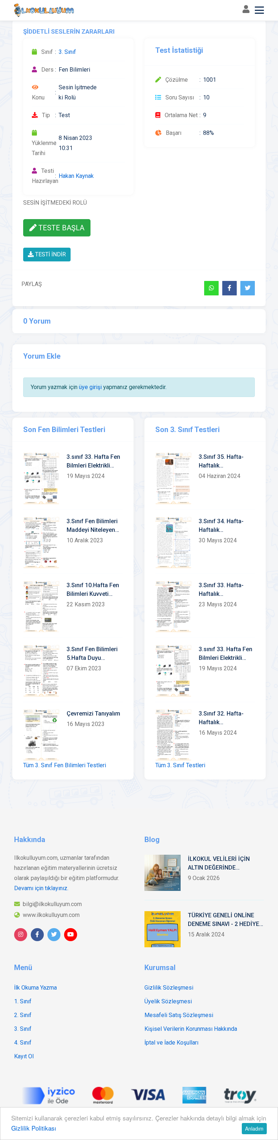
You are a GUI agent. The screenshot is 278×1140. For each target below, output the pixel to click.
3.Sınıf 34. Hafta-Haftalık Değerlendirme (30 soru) (223, 526)
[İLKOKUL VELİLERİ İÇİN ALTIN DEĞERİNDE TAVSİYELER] (162, 873)
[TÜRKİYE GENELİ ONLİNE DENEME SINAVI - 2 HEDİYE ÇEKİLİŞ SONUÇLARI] (162, 929)
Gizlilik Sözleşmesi (168, 987)
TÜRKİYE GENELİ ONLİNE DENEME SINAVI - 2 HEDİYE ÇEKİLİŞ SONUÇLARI (223, 920)
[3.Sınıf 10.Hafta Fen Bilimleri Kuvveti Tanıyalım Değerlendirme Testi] (41, 606)
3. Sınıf (67, 51)
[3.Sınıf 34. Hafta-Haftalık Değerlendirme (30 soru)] (173, 542)
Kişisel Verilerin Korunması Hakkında (190, 1028)
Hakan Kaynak (76, 175)
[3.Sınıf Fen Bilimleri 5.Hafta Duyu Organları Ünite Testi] (41, 670)
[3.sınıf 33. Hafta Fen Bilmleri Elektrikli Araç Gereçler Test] (41, 478)
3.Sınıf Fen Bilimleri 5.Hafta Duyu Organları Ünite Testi (94, 654)
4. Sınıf (22, 1042)
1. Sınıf (22, 1001)
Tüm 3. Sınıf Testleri (180, 765)
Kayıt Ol (24, 1056)
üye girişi (90, 387)
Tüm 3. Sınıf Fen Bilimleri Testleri (64, 765)
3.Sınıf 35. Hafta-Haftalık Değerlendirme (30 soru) (223, 461)
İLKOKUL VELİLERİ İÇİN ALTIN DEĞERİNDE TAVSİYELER (219, 863)
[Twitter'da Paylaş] (247, 288)
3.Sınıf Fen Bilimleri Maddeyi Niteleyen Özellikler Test (92, 526)
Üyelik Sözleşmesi (168, 1001)
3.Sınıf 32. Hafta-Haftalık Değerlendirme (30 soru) (223, 718)
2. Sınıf (22, 1015)
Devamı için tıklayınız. (41, 888)
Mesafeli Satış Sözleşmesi (178, 1015)
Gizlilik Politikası (33, 1127)
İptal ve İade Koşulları (171, 1042)
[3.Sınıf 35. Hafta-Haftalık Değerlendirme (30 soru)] (173, 478)
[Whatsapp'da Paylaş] (211, 288)
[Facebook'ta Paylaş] (229, 288)
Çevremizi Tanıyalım (93, 713)
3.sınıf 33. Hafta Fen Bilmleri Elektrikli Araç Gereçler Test (93, 461)
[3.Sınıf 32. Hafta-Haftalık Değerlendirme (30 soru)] (173, 734)
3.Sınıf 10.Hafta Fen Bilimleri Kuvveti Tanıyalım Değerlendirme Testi (93, 590)
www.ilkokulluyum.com (51, 914)
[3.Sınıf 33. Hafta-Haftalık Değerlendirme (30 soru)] (173, 606)
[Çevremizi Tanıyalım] (41, 734)
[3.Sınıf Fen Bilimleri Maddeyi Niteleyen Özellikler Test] (41, 542)
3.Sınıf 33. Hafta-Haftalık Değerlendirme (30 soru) (223, 590)
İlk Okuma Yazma (35, 987)
